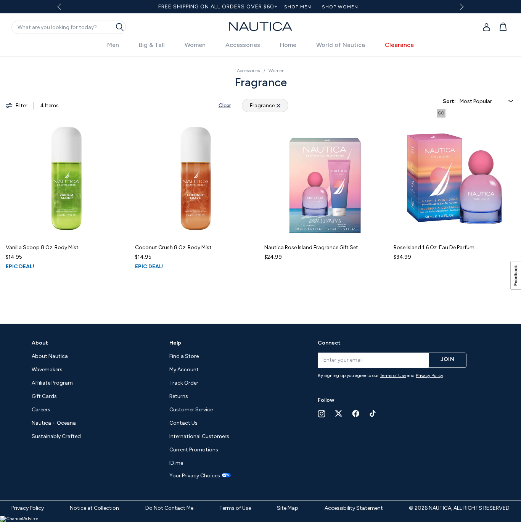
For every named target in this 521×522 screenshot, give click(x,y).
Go (441, 113)
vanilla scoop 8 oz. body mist (42, 247)
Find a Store (184, 356)
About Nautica (50, 356)
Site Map (287, 508)
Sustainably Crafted (56, 436)
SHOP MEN (297, 7)
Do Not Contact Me (169, 508)
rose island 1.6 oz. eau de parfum (434, 247)
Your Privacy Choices (194, 476)
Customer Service (191, 409)
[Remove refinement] (278, 105)
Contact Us (183, 423)
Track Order (183, 383)
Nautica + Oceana (54, 423)
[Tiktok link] (373, 413)
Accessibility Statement (354, 508)
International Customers (199, 436)
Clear (225, 105)
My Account (184, 369)
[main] (260, 186)
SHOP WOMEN (340, 7)
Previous (63, 9)
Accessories (242, 44)
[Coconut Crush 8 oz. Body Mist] (195, 178)
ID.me (176, 463)
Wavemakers (47, 369)
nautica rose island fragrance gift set (311, 247)
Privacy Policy (429, 375)
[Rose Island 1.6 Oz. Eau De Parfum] (454, 178)
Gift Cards (44, 396)
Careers (41, 409)
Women (195, 44)
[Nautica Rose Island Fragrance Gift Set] (325, 178)
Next (460, 6)
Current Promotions (193, 449)
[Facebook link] (356, 413)
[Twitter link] (339, 413)
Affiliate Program (52, 383)
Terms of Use (393, 375)
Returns (178, 396)
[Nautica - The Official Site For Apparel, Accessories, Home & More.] (260, 26)
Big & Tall (152, 44)
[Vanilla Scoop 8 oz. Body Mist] (66, 178)
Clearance (399, 44)
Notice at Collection (94, 508)
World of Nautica (340, 44)
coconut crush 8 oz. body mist (173, 247)
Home (288, 44)
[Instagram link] (321, 413)
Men (113, 44)
